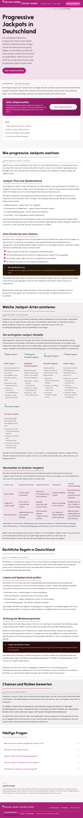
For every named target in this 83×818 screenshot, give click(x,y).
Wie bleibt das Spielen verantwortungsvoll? (20, 769)
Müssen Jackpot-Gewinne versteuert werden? (21, 762)
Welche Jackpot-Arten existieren (18, 129)
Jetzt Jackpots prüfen (13, 71)
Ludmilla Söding (9, 786)
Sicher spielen (30, 813)
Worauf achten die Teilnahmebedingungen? (21, 756)
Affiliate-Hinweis (20, 813)
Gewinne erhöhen (10, 812)
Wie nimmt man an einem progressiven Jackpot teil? (24, 743)
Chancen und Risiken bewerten (17, 136)
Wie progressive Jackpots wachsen (19, 126)
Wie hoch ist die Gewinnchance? (16, 750)
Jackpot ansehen (72, 3)
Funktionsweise (46, 4)
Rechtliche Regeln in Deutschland (18, 133)
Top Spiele (57, 4)
